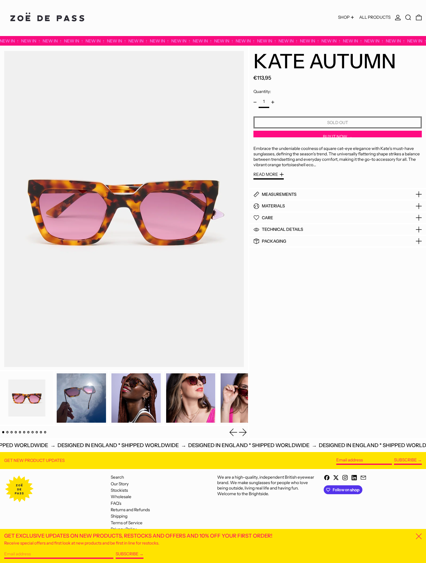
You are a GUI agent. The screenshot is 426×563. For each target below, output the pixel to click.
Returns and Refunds (130, 509)
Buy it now (335, 135)
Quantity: (262, 91)
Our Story (120, 483)
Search (117, 477)
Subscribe (405, 459)
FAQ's (116, 503)
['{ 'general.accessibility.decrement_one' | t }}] (255, 102)
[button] (408, 17)
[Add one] (273, 102)
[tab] (3, 432)
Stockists (119, 490)
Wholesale (121, 496)
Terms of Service (126, 522)
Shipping (119, 516)
